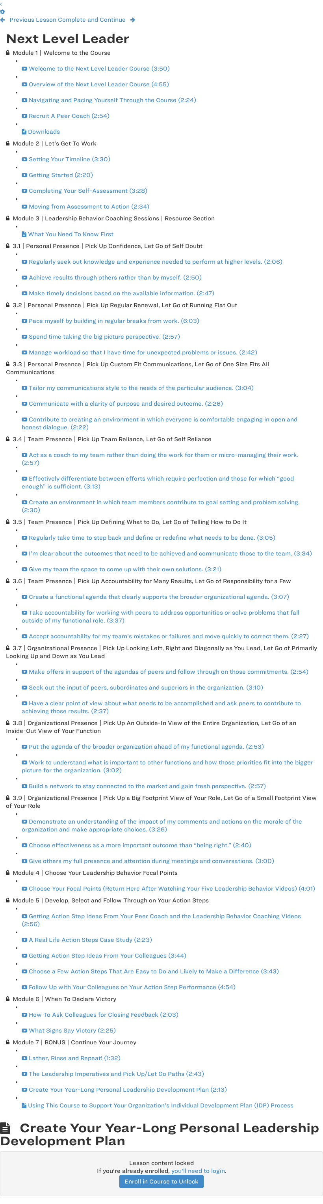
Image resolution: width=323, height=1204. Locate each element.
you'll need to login (198, 1171)
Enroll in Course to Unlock (161, 1181)
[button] (1, 4)
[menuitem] (2, 12)
